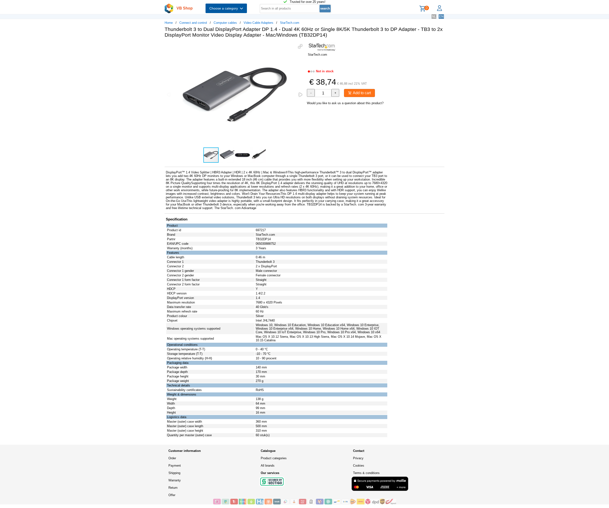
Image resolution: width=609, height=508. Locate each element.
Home (169, 22)
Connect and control (193, 22)
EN (441, 16)
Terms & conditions (366, 473)
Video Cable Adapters (258, 22)
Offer (171, 495)
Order (172, 458)
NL (434, 16)
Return (172, 487)
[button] (300, 46)
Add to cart (361, 93)
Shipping (174, 473)
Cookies (358, 465)
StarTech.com (289, 22)
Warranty (174, 480)
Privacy (358, 458)
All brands (268, 465)
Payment (174, 465)
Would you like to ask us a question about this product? (345, 103)
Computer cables (225, 22)
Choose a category (224, 8)
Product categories (274, 458)
